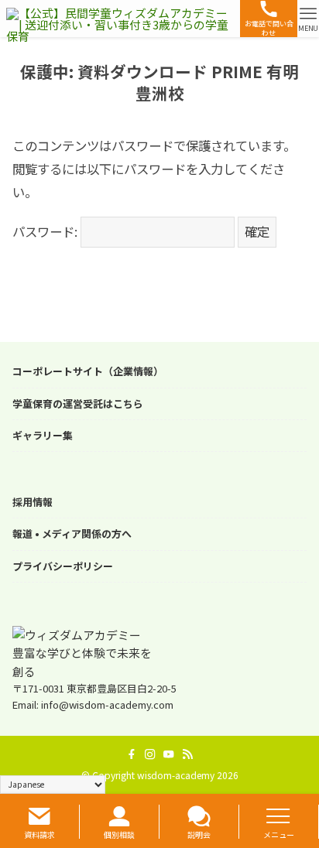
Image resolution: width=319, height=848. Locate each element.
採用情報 (32, 502)
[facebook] (132, 754)
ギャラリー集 (42, 436)
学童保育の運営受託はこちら (77, 404)
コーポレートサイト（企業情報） (87, 371)
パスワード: (46, 231)
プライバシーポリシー (62, 566)
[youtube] (169, 754)
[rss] (187, 754)
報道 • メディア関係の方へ (72, 534)
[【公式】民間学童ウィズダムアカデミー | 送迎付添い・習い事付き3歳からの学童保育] (119, 18)
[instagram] (150, 754)
